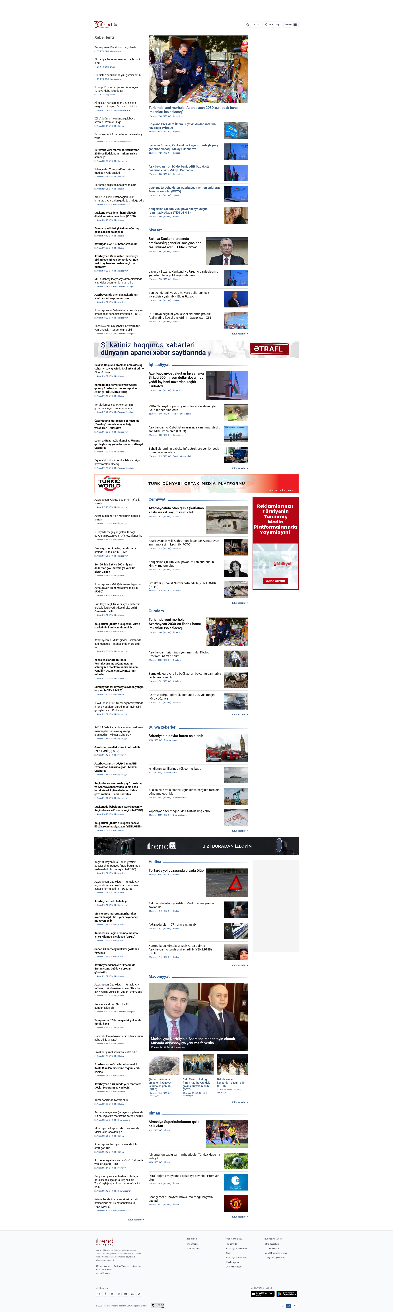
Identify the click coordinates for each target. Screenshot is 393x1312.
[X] (112, 1294)
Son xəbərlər (192, 1244)
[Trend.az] (105, 24)
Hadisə (155, 861)
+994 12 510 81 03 (104, 1269)
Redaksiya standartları (236, 1257)
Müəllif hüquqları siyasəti (276, 1253)
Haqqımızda (231, 1244)
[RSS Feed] (139, 1294)
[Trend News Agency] (104, 1242)
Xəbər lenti (104, 37)
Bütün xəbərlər (238, 333)
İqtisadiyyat (159, 364)
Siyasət (155, 230)
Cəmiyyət (157, 499)
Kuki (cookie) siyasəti (274, 1257)
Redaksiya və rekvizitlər (236, 1248)
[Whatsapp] (98, 1294)
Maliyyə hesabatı (233, 1266)
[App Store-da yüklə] (263, 1294)
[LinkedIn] (132, 1294)
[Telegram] (125, 1294)
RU (294, 1306)
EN (283, 1306)
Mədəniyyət (159, 976)
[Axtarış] (248, 25)
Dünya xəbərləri (163, 727)
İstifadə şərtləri (272, 1244)
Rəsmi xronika (193, 1248)
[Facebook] (105, 1294)
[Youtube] (119, 1294)
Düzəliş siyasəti (233, 1262)
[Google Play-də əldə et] (286, 1294)
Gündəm (156, 611)
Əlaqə (228, 1253)
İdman (154, 1113)
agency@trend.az (103, 1273)
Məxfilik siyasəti (272, 1248)
